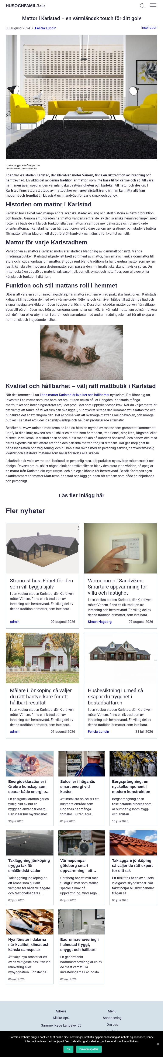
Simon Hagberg (100, 622)
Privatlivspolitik (88, 1049)
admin (15, 622)
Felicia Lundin (45, 28)
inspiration (149, 28)
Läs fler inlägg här (81, 495)
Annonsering (112, 1018)
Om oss (112, 1025)
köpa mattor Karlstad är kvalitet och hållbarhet (74, 395)
